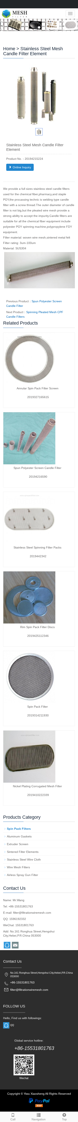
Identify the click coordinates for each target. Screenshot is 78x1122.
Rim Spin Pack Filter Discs (37, 627)
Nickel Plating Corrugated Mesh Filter (37, 786)
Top (64, 1119)
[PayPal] (39, 1100)
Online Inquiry (21, 167)
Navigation (39, 1119)
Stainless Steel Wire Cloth (24, 859)
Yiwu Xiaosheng (34, 1093)
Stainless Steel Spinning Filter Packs (37, 547)
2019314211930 (38, 715)
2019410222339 (38, 795)
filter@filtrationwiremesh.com (32, 912)
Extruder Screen (17, 844)
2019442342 (38, 556)
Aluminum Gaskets (19, 836)
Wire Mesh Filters (18, 867)
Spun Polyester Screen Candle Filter (37, 468)
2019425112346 (38, 635)
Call (12, 1119)
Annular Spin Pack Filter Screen (37, 388)
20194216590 (38, 476)
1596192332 (17, 919)
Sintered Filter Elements (22, 851)
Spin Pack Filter (37, 706)
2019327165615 (38, 397)
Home (9, 48)
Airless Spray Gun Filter (22, 875)
